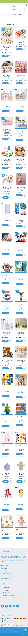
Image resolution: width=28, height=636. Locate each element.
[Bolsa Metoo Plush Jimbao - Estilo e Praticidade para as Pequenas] (10, 454)
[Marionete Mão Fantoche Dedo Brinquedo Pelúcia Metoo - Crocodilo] (24, 481)
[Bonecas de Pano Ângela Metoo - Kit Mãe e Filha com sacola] (24, 195)
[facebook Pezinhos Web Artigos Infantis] (6, 606)
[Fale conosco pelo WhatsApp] (25, 630)
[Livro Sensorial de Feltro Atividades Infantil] (24, 226)
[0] (25, 6)
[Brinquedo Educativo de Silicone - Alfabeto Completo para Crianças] (24, 425)
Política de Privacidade (6, 573)
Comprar (5, 55)
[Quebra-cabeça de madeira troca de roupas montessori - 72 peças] (10, 83)
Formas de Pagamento (6, 581)
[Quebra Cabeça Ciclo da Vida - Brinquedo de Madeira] (24, 368)
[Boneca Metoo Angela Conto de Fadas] (24, 509)
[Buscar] (25, 9)
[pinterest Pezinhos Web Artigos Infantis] (17, 606)
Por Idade (16, 14)
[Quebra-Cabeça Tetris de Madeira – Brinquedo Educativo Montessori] (10, 368)
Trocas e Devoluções (5, 578)
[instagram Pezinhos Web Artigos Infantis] (2, 606)
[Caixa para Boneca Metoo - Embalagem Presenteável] (10, 225)
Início (5, 14)
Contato (3, 583)
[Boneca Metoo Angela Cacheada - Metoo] (24, 140)
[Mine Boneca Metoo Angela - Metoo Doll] (10, 111)
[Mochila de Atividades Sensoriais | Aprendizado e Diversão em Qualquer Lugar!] (10, 396)
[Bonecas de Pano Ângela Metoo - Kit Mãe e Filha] (24, 83)
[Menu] (2, 6)
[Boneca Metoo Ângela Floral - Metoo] (24, 168)
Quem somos (4, 568)
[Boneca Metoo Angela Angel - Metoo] (10, 341)
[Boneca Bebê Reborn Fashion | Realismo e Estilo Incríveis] (10, 510)
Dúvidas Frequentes (5, 571)
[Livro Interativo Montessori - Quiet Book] (24, 284)
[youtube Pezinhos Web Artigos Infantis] (10, 606)
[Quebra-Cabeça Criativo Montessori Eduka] (10, 168)
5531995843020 (6, 590)
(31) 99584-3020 (6, 592)
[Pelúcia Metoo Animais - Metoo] (24, 255)
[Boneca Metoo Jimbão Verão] (24, 313)
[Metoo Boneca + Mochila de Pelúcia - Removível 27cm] (10, 139)
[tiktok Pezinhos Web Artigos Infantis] (14, 606)
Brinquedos (10, 14)
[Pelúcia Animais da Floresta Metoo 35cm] (24, 454)
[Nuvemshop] (5, 632)
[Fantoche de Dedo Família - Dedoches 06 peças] (10, 283)
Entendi (25, 634)
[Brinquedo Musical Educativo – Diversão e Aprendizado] (10, 197)
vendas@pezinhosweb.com (9, 595)
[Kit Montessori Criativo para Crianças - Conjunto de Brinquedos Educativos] (24, 341)
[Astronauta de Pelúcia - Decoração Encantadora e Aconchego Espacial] (24, 538)
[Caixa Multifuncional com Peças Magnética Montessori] (10, 56)
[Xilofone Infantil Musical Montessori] (24, 49)
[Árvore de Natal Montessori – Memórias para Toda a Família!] (10, 426)
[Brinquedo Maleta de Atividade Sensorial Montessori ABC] (10, 313)
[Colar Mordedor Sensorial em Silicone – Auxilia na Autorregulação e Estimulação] (10, 481)
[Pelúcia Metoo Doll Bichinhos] (24, 111)
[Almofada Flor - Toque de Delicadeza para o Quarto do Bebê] (10, 538)
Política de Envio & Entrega (7, 576)
